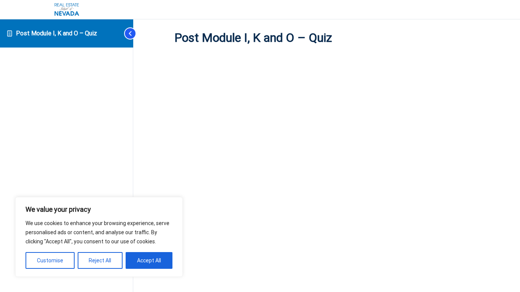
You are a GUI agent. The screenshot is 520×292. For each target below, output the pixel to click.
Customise (50, 260)
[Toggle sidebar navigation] (121, 33)
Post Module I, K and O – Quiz (56, 33)
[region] (99, 237)
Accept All (149, 260)
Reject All (100, 260)
